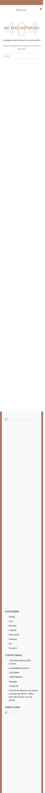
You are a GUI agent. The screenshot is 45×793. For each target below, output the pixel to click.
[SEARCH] (38, 56)
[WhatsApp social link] (24, 2)
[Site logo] (21, 10)
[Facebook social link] (18, 2)
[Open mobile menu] (3, 10)
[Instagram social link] (21, 2)
